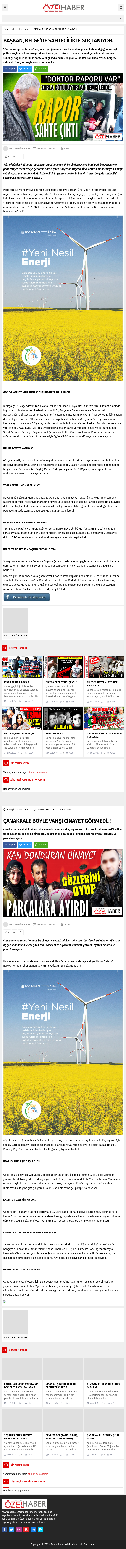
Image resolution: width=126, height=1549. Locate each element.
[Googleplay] (40, 1529)
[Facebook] (4, 1529)
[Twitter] (11, 1529)
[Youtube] (26, 1529)
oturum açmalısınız (38, 772)
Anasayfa (11, 29)
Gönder (43, 68)
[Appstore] (33, 1529)
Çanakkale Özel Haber (19, 148)
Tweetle (27, 68)
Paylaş (12, 68)
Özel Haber (24, 29)
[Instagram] (19, 1529)
